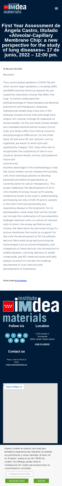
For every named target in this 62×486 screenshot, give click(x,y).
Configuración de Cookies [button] (20, 474)
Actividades (21, 280)
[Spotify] (22, 340)
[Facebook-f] (10, 340)
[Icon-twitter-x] (13, 335)
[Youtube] (19, 335)
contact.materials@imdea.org (16, 364)
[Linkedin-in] (7, 335)
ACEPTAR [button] (41, 480)
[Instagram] (25, 335)
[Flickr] (16, 340)
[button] (56, 8)
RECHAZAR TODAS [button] (17, 480)
